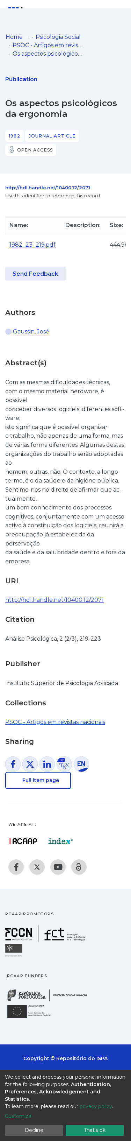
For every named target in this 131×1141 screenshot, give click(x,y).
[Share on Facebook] (13, 764)
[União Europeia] (33, 1017)
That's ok (94, 1130)
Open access (35, 150)
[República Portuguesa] (50, 1000)
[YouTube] (58, 867)
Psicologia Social (58, 37)
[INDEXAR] (60, 841)
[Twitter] (37, 867)
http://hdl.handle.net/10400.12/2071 (47, 187)
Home (14, 37)
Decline (34, 1130)
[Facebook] (16, 867)
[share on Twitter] (30, 764)
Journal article (52, 136)
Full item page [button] (40, 780)
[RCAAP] (79, 867)
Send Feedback (35, 273)
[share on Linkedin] (47, 764)
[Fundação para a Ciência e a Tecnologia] (46, 939)
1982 (14, 136)
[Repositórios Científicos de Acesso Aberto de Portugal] (23, 841)
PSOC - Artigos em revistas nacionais (47, 45)
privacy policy (96, 1106)
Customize (18, 1116)
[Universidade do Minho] (14, 956)
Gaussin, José (31, 331)
